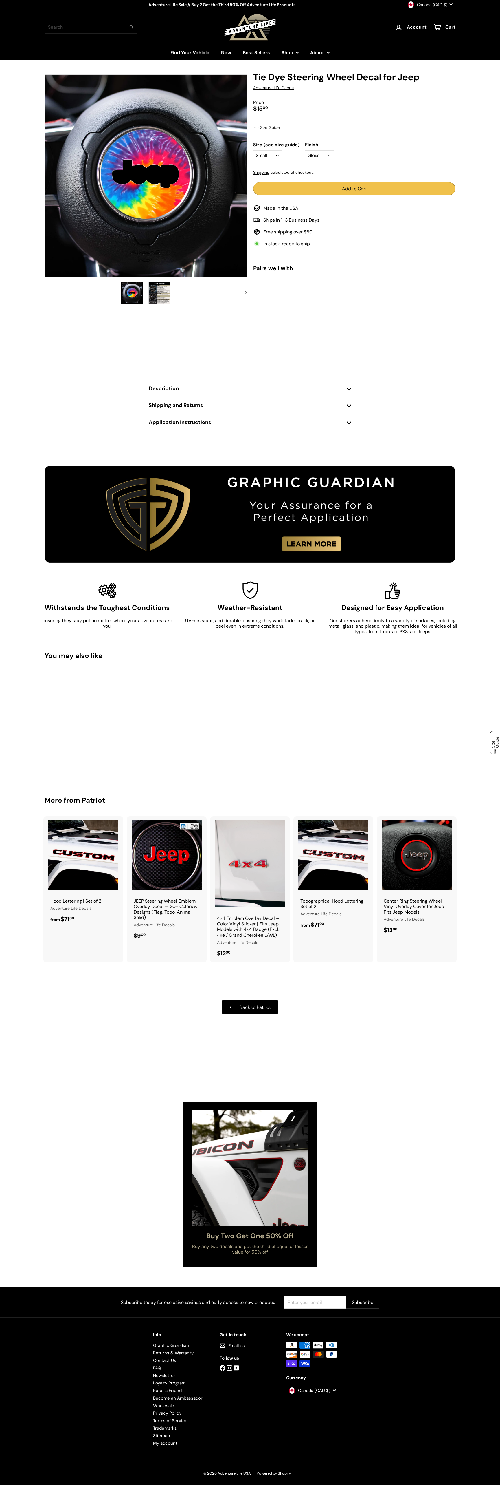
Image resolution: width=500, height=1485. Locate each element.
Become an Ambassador (178, 1398)
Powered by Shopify (274, 1473)
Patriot (93, 800)
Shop (288, 53)
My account (165, 1443)
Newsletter (164, 1375)
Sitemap (161, 1436)
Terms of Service (170, 1421)
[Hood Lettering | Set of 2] (83, 872)
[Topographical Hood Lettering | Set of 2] (333, 875)
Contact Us (164, 1360)
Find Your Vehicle (189, 53)
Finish (311, 144)
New (226, 53)
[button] (354, 127)
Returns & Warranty (173, 1353)
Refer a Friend (167, 1390)
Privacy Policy (167, 1413)
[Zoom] (146, 176)
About (317, 53)
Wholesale (163, 1406)
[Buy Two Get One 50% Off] (250, 1168)
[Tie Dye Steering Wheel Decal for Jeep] (354, 299)
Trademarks (165, 1428)
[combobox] (91, 27)
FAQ (157, 1368)
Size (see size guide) (276, 144)
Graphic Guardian (171, 1345)
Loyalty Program (169, 1383)
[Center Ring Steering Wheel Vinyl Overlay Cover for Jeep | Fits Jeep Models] (416, 877)
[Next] (243, 292)
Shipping (261, 172)
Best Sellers (256, 53)
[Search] (131, 27)
